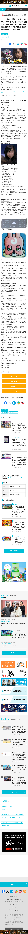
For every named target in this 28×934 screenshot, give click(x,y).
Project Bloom (5, 820)
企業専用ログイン (13, 929)
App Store (14, 381)
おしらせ (14, 907)
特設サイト (14, 376)
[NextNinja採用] (14, 842)
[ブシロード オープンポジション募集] (14, 15)
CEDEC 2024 (19, 812)
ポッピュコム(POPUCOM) (7, 814)
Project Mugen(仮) (19, 814)
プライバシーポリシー (14, 910)
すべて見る (14, 652)
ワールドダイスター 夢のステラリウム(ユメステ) (12, 822)
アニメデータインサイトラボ (8, 809)
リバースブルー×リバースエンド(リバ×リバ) (11, 817)
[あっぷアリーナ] (14, 572)
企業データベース (10, 9)
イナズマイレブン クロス (7, 806)
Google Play (14, 386)
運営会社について (14, 896)
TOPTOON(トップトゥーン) (8, 812)
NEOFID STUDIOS (5, 825)
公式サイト (14, 391)
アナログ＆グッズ (13, 37)
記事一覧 (3, 9)
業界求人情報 (19, 9)
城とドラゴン (5, 37)
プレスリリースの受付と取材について (14, 902)
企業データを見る (14, 550)
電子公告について (14, 904)
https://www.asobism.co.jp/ (14, 477)
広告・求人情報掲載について (14, 899)
